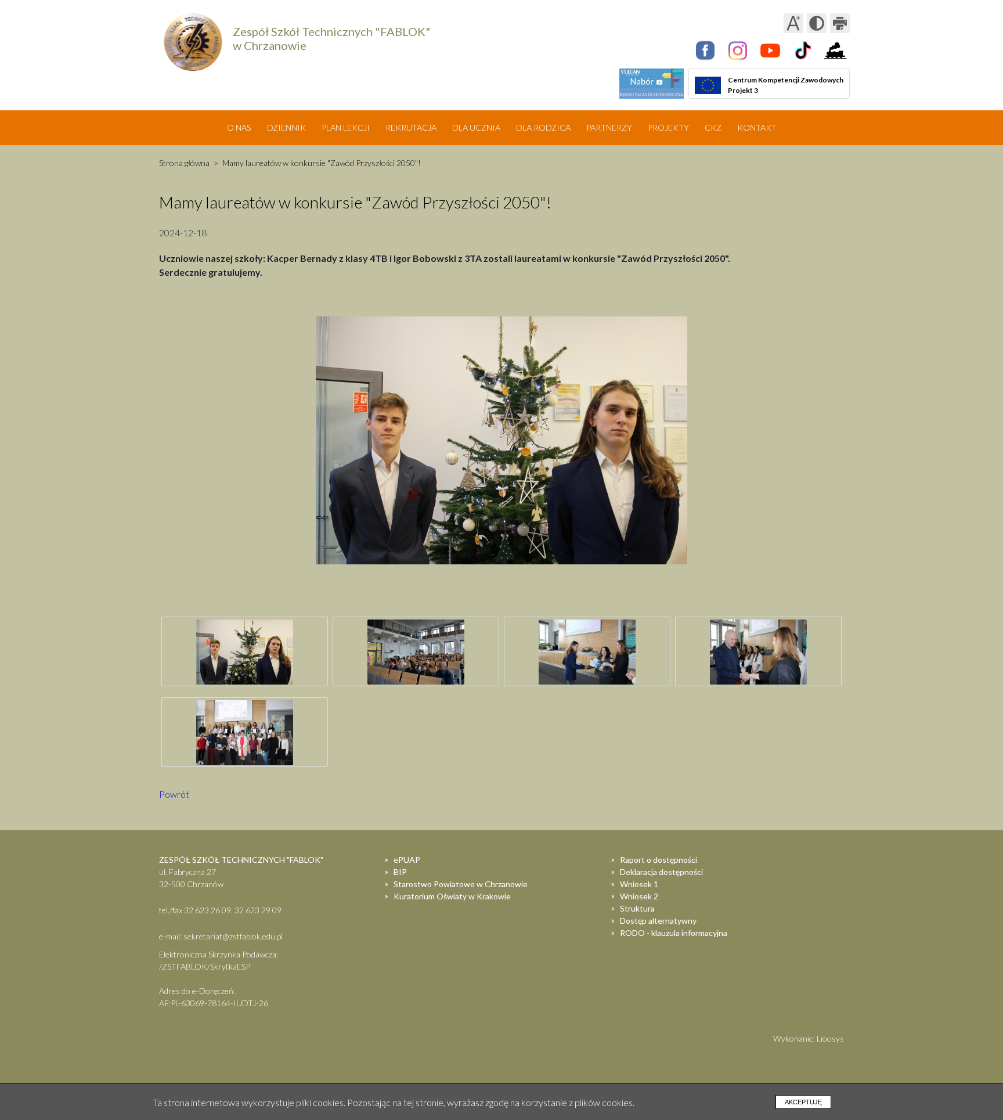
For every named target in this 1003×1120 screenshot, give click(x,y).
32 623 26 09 (207, 910)
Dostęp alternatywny (658, 920)
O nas (239, 127)
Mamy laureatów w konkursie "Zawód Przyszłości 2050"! (321, 163)
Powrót (174, 794)
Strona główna (184, 163)
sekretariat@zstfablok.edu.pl (233, 936)
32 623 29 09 (258, 910)
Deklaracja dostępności (661, 872)
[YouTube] (770, 50)
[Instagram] (737, 50)
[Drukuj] (840, 23)
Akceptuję (803, 1102)
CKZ (713, 127)
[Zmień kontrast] (817, 23)
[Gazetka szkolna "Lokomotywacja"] (835, 50)
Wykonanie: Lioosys (808, 1038)
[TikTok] (802, 50)
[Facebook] (705, 50)
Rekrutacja (410, 127)
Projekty (668, 127)
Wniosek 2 (639, 896)
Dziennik (286, 127)
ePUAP (407, 860)
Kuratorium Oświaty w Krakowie (452, 896)
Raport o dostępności (658, 860)
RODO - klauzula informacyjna (673, 933)
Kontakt (757, 127)
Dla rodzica (543, 127)
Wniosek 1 (639, 884)
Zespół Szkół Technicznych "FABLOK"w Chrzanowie (332, 38)
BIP (400, 872)
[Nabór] (651, 84)
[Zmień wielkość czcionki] (793, 23)
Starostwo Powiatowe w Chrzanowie (461, 884)
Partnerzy (609, 127)
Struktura (637, 908)
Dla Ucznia (476, 127)
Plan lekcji (346, 127)
